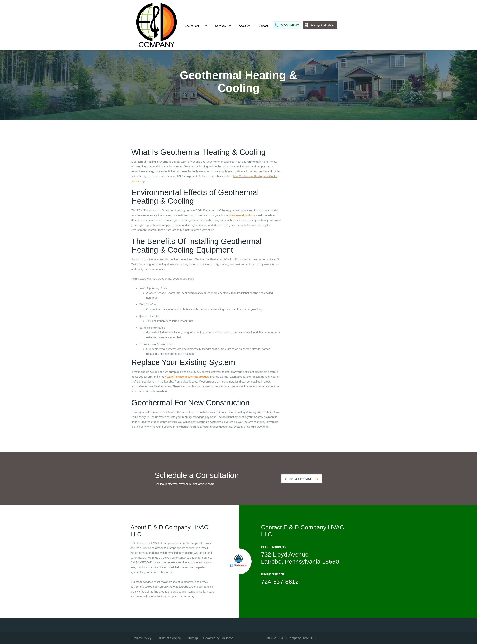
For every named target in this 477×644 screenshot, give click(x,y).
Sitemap (192, 638)
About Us (244, 25)
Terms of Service (169, 638)
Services (220, 25)
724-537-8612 (280, 581)
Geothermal (191, 25)
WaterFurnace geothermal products (188, 376)
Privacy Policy (141, 638)
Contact (263, 25)
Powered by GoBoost (218, 638)
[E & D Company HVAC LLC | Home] (156, 25)
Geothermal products (242, 215)
